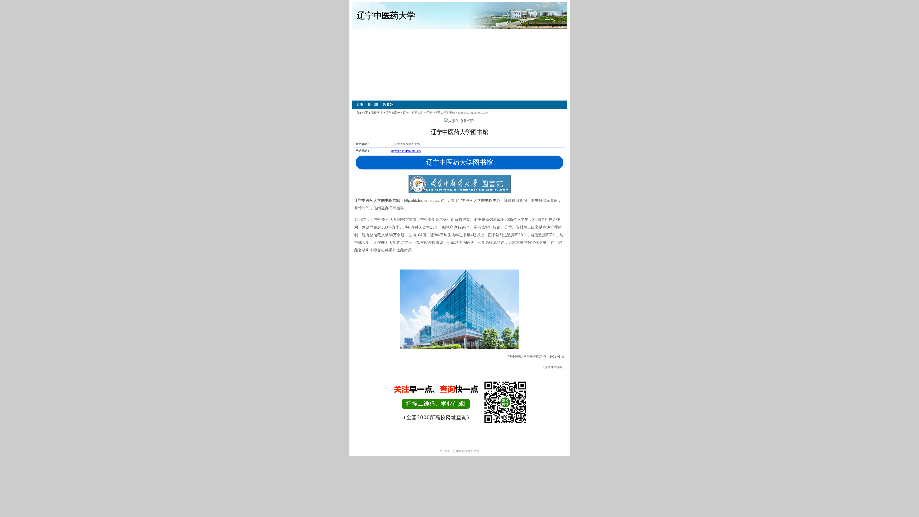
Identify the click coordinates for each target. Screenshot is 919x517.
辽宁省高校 (393, 112)
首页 (360, 105)
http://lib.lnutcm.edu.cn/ (406, 151)
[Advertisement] (495, 64)
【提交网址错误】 (553, 367)
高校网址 (376, 112)
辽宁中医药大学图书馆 (440, 112)
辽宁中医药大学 (413, 112)
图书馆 (373, 105)
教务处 (388, 105)
